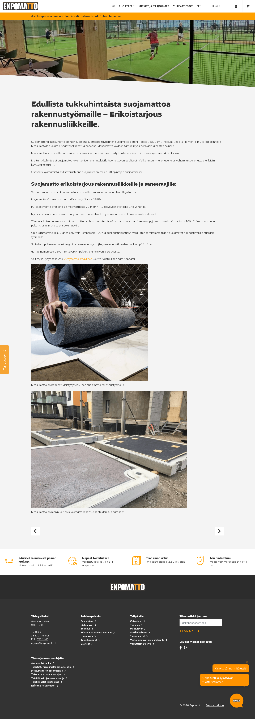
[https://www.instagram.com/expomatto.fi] (185, 647)
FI (198, 6)
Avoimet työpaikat (41, 663)
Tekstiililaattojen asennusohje (47, 678)
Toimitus (85, 628)
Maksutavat (87, 625)
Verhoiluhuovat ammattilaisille (147, 640)
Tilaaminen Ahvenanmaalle (96, 632)
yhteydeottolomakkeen (78, 259)
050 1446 (42, 639)
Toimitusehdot (89, 640)
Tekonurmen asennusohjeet (46, 674)
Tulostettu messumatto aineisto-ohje (51, 667)
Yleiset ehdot (137, 636)
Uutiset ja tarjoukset (153, 6)
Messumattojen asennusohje (47, 670)
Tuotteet (126, 6)
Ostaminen (136, 621)
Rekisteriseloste (215, 705)
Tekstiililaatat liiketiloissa (45, 682)
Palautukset (87, 621)
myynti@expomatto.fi (43, 643)
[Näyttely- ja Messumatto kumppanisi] (20, 6)
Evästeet (85, 643)
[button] (4, 359)
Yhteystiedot (183, 6)
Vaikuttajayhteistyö (140, 643)
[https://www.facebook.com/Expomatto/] (181, 647)
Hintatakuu (87, 636)
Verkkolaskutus (138, 632)
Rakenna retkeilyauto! (43, 685)
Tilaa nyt (187, 631)
